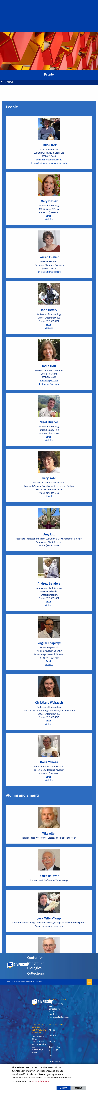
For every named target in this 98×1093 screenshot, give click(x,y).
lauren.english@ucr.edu (49, 272)
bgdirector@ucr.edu (49, 384)
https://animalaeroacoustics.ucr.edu (49, 163)
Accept (63, 1088)
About (52, 1030)
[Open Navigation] (89, 982)
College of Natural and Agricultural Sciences (24, 982)
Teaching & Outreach (54, 1048)
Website (49, 219)
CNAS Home (54, 1061)
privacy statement (41, 1081)
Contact (53, 1055)
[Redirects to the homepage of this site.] (2, 82)
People (52, 1035)
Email (48, 216)
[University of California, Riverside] (42, 1005)
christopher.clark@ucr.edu (49, 159)
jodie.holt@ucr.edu (49, 380)
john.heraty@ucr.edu (59, 1017)
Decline (78, 1088)
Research (53, 1041)
